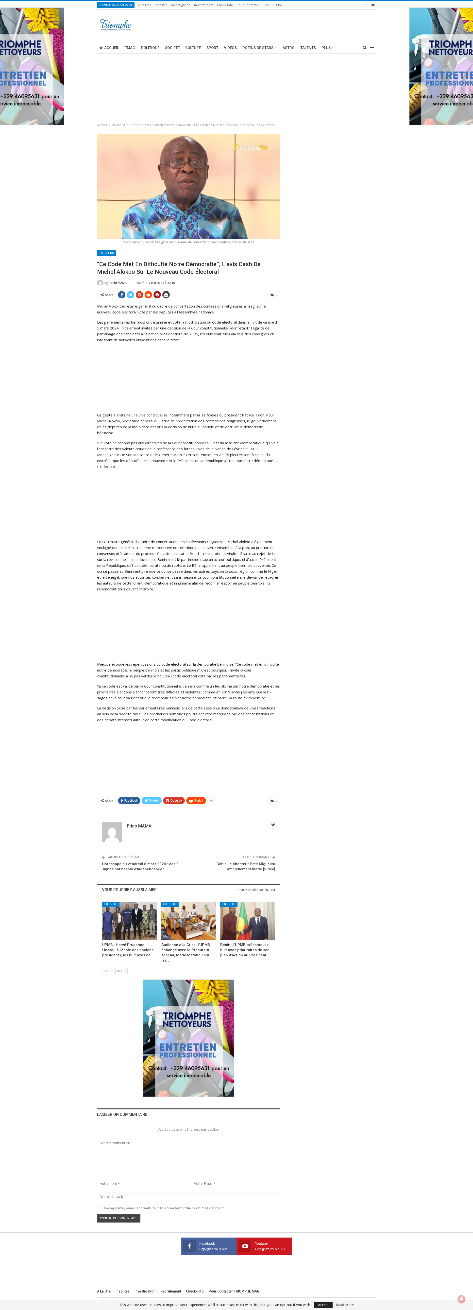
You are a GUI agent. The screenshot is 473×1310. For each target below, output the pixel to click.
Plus (326, 48)
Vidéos (230, 48)
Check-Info (225, 5)
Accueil (111, 48)
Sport (212, 48)
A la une (144, 5)
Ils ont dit (107, 253)
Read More (345, 1305)
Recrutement (203, 5)
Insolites (161, 5)
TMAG (130, 48)
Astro (289, 48)
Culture (193, 48)
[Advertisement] (134, 378)
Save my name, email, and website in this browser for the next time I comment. (162, 1208)
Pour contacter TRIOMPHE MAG (260, 5)
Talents (308, 48)
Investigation (180, 5)
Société (172, 48)
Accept (323, 1304)
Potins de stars (257, 48)
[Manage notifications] (461, 1299)
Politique (150, 48)
